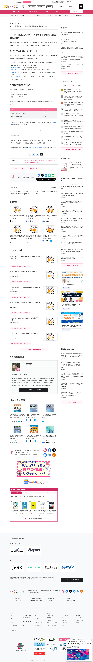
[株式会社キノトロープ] (34, 567)
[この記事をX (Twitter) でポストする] (42, 175)
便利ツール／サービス (52, 622)
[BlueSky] (45, 455)
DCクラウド (64, 1)
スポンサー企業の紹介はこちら (72, 580)
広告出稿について (72, 6)
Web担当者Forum (17, 6)
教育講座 (61, 2)
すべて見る (73, 402)
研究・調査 (69, 1)
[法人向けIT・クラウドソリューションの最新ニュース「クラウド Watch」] (39, 645)
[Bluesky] (74, 591)
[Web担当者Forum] (17, 592)
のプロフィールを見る (33, 390)
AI (27, 15)
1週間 (72, 86)
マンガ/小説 (64, 620)
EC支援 (65, 2)
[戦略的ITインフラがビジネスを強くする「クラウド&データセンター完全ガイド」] (39, 640)
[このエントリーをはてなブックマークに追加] (46, 175)
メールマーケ (13, 630)
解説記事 (78, 615)
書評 (62, 617)
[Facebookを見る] (67, 591)
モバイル (36, 627)
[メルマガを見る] (63, 591)
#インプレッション (34, 160)
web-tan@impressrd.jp (35, 148)
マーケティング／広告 (19, 15)
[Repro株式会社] (34, 550)
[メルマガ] (45, 450)
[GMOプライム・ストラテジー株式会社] (68, 567)
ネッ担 (25, 454)
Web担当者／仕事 (80, 15)
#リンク (24, 162)
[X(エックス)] (54, 450)
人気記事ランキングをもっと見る (73, 149)
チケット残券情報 (16, 77)
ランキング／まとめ (52, 625)
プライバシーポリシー (18, 600)
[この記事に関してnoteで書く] (49, 175)
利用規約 (68, 598)
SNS (31, 15)
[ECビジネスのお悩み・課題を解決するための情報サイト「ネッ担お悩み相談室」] (39, 654)
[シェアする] (39, 175)
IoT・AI (60, 1)
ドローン (57, 2)
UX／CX (24, 625)
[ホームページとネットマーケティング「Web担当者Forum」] (64, 640)
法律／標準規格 (14, 625)
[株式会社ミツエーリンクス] (17, 550)
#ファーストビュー (50, 160)
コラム (49, 620)
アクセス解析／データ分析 (40, 15)
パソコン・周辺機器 (51, 493)
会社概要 (51, 600)
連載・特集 (49, 6)
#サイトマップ (42, 160)
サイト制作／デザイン (52, 15)
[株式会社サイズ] (51, 567)
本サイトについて (17, 598)
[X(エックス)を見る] (70, 591)
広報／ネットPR (14, 627)
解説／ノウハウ (51, 615)
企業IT (53, 1)
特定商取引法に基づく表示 (36, 600)
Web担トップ (12, 18)
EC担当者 (36, 1)
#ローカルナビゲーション (33, 162)
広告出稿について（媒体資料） (37, 598)
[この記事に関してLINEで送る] (53, 175)
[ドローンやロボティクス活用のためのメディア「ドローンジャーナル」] (64, 649)
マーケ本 (16, 493)
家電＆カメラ (39, 493)
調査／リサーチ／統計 (68, 15)
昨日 (65, 86)
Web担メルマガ (41, 6)
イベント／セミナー (65, 622)
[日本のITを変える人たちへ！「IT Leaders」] (52, 645)
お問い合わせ (51, 598)
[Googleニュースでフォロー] (78, 591)
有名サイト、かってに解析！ (32, 18)
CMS (60, 15)
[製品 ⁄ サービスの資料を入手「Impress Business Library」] (39, 649)
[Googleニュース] (49, 455)
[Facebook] (49, 450)
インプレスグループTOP (71, 600)
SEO (12, 15)
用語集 (77, 622)
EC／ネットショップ (26, 627)
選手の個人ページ (16, 67)
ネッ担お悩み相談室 (32, 454)
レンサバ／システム (38, 625)
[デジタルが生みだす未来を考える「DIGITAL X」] (52, 649)
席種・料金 (14, 72)
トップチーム (15, 63)
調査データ (50, 617)
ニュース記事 (78, 617)
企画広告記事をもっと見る (73, 265)
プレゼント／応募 (79, 620)
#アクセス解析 (26, 160)
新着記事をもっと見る (73, 73)
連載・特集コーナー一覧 (20, 18)
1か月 (79, 86)
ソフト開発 (57, 1)
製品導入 (45, 1)
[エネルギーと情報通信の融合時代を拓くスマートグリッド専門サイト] (64, 645)
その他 (36, 630)
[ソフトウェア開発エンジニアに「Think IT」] (52, 640)
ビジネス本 (27, 493)
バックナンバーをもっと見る (34, 349)
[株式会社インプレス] (20, 647)
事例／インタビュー (65, 615)
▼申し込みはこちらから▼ (73, 648)
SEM (23, 630)
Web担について (62, 6)
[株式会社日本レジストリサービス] (17, 567)
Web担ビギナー (32, 6)
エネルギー (54, 2)
